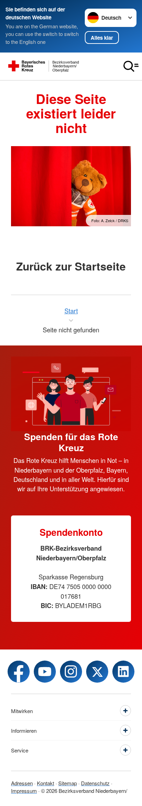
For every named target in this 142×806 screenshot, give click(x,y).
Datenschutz (95, 783)
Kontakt (45, 783)
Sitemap (67, 783)
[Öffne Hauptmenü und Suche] (131, 66)
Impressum (24, 790)
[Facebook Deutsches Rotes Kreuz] (19, 672)
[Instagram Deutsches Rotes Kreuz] (71, 672)
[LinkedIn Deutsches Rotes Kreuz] (123, 672)
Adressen (22, 783)
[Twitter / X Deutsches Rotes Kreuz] (97, 672)
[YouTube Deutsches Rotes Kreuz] (45, 672)
